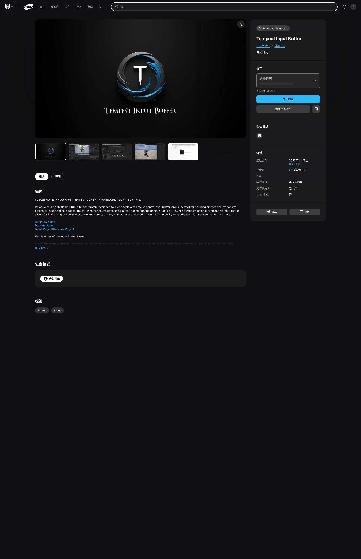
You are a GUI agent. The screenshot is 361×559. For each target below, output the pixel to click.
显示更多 (40, 248)
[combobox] (227, 7)
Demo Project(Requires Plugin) (54, 229)
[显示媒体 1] (84, 151)
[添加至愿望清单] (316, 109)
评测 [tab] (58, 176)
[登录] (353, 7)
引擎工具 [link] (279, 45)
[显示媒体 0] (51, 151)
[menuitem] (42, 7)
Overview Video (45, 221)
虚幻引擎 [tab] (54, 278)
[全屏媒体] (241, 24)
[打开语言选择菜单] (344, 7)
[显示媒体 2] (117, 151)
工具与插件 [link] (263, 45)
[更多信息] (295, 188)
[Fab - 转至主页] (28, 7)
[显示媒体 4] (183, 151)
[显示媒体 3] (150, 151)
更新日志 (294, 163)
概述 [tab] (41, 176)
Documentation (44, 225)
